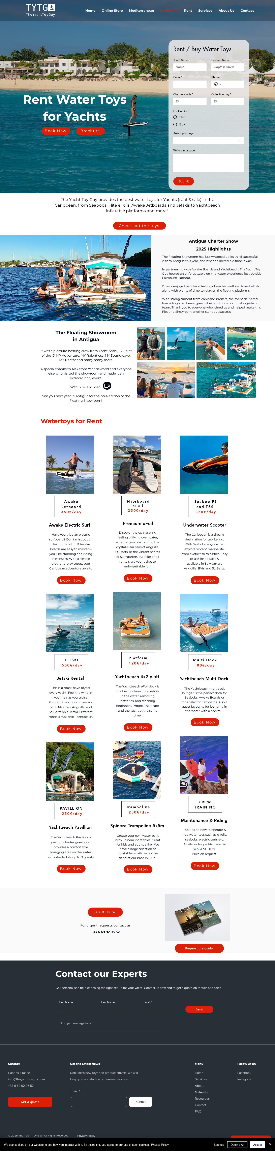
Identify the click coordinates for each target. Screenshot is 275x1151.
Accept (257, 1145)
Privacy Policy (160, 1145)
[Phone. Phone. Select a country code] (218, 84)
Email (177, 77)
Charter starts (183, 94)
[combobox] (208, 140)
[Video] (107, 386)
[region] (70, 512)
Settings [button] (219, 1145)
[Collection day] (215, 101)
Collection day (221, 94)
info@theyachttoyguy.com (26, 1079)
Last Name (108, 1002)
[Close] (270, 1144)
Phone (215, 77)
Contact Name (220, 60)
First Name (66, 1002)
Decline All (237, 1145)
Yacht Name (181, 60)
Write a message (184, 150)
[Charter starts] (177, 101)
